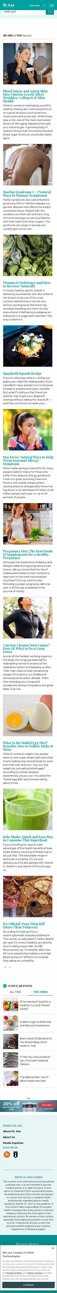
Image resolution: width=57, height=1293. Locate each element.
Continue (28, 1285)
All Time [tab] (15, 992)
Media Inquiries (13, 1143)
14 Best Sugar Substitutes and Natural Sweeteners (35, 1023)
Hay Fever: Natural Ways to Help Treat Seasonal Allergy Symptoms (28, 460)
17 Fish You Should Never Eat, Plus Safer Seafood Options (35, 1061)
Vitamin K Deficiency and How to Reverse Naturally (26, 284)
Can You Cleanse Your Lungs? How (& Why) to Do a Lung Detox (26, 648)
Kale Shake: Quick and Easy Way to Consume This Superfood (28, 838)
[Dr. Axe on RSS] (7, 1154)
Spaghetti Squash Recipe (22, 373)
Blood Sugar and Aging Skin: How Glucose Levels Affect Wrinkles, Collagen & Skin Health (25, 96)
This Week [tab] (40, 992)
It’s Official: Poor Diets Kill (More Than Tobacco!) (24, 925)
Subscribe (34, 5)
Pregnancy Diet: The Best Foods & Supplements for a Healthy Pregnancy (28, 554)
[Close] (53, 1248)
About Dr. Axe (12, 1131)
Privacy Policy (27, 1244)
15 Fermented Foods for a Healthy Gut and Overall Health (35, 1005)
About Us (9, 1137)
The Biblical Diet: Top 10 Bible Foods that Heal (34, 1079)
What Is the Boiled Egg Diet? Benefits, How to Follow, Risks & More (28, 746)
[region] (28, 1268)
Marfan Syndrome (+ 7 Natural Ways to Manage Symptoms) (27, 194)
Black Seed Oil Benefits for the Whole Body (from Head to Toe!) (36, 1042)
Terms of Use (34, 1273)
